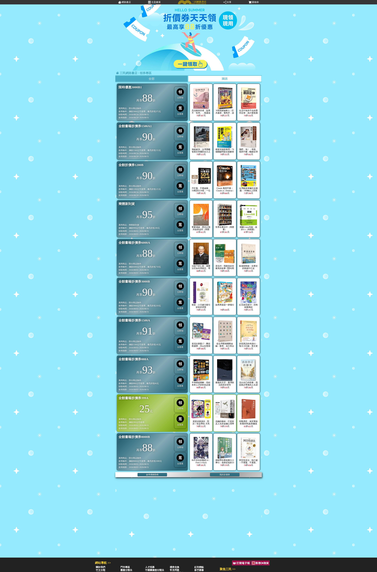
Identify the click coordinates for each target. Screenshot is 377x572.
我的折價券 (225, 475)
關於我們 (100, 567)
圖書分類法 (126, 570)
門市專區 (125, 567)
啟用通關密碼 (152, 475)
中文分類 (100, 570)
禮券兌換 (174, 567)
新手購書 (199, 570)
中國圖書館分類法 (154, 570)
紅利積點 (199, 567)
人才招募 (150, 567)
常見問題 (174, 570)
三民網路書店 (128, 73)
